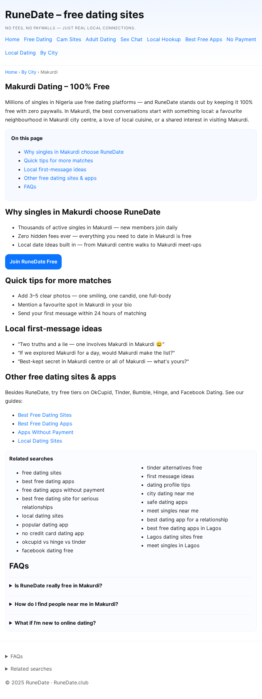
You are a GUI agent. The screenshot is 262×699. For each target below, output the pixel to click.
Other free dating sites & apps (60, 178)
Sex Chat (131, 39)
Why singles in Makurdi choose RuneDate (74, 152)
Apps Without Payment (45, 432)
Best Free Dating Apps (45, 423)
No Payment (241, 39)
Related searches (31, 669)
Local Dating (20, 52)
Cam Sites (69, 39)
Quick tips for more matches (58, 160)
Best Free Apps (203, 39)
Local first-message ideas (55, 169)
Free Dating (38, 39)
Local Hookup (164, 39)
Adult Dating (101, 39)
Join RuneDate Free (33, 261)
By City (49, 52)
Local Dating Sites (40, 441)
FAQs (30, 186)
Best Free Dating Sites (45, 415)
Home (12, 39)
